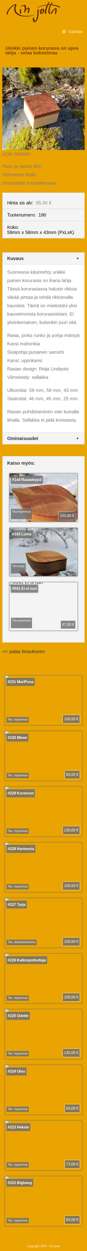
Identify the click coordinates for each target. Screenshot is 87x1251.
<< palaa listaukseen (23, 651)
